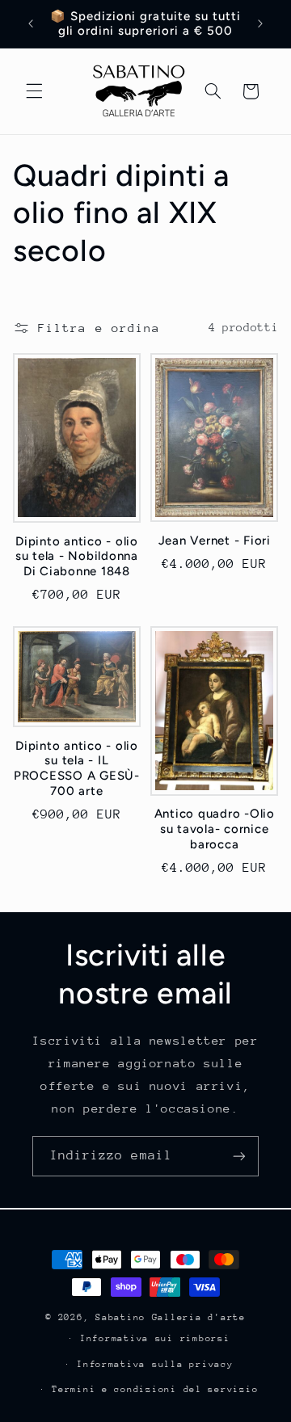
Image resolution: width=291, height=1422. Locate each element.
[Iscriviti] (239, 1156)
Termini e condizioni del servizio (155, 1389)
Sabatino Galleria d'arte (170, 1317)
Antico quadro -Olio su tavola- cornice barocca (214, 829)
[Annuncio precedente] (30, 23)
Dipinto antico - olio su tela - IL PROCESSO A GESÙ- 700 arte (77, 768)
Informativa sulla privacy (155, 1364)
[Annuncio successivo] (260, 23)
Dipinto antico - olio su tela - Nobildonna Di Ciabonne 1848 (76, 556)
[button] (34, 91)
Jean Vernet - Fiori (214, 540)
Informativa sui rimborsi (155, 1338)
